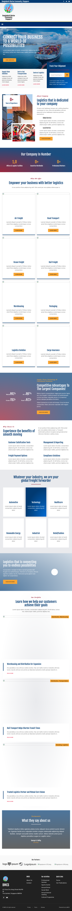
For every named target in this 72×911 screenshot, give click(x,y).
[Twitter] (66, 1)
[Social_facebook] (64, 1)
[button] (2, 24)
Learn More (5, 85)
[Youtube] (69, 1)
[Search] (67, 75)
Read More (10, 673)
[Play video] (54, 572)
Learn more (18, 230)
